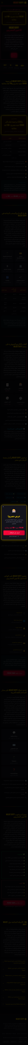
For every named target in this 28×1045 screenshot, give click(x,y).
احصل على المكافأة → (14, 533)
